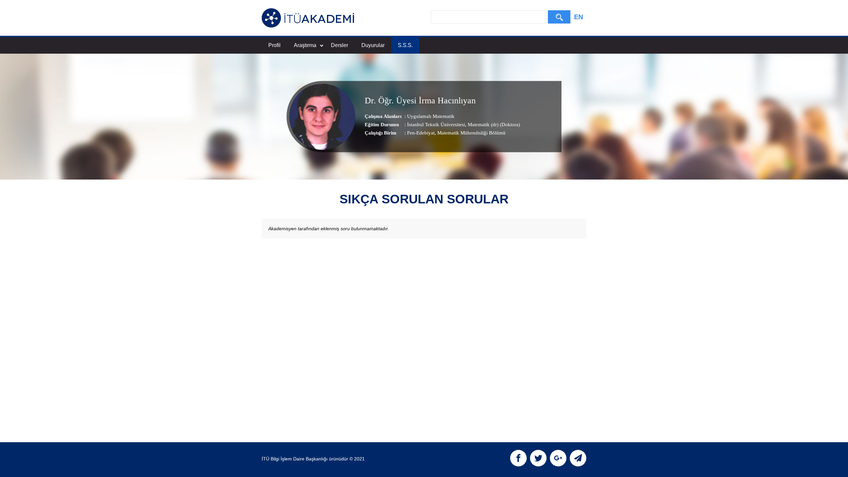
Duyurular (373, 45)
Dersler (339, 45)
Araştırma (305, 45)
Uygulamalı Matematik (430, 116)
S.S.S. (405, 45)
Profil (274, 45)
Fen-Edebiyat (421, 132)
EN (578, 17)
